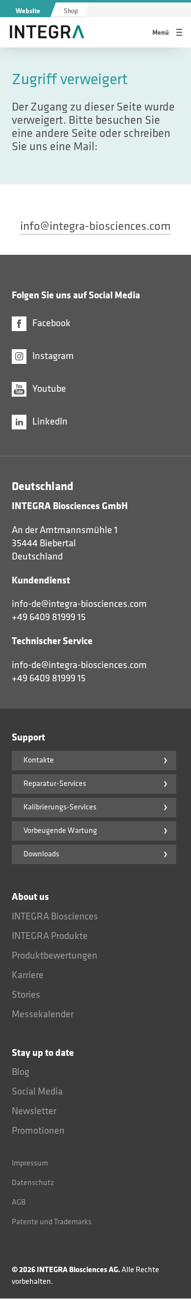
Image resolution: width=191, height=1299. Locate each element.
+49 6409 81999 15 (49, 617)
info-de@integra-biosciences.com (79, 604)
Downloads (41, 854)
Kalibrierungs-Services (60, 807)
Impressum (30, 1163)
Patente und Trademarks (52, 1222)
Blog (20, 1072)
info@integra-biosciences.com (95, 226)
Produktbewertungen (54, 956)
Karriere (28, 975)
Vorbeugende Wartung (60, 830)
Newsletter (34, 1111)
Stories (26, 995)
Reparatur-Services (55, 783)
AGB (18, 1202)
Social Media (37, 1091)
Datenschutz (33, 1182)
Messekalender (42, 1014)
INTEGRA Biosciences (55, 916)
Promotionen (38, 1131)
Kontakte (39, 760)
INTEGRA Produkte (50, 936)
